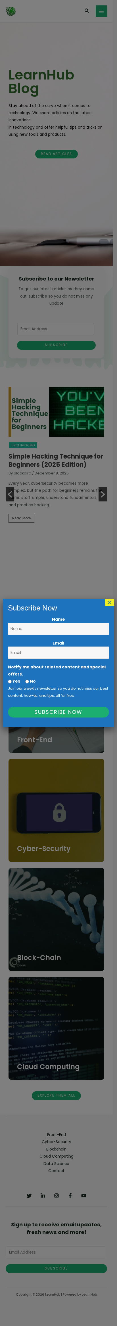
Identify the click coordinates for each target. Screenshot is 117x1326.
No (32, 681)
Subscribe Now (58, 712)
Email (58, 643)
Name (58, 619)
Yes (16, 681)
